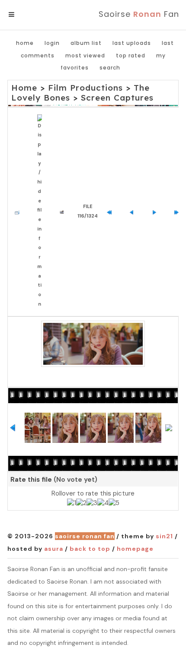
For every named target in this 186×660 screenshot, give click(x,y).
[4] (103, 503)
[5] (114, 503)
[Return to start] (111, 211)
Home (25, 43)
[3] (92, 503)
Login (52, 43)
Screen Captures (117, 97)
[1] (71, 503)
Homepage (135, 549)
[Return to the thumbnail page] (19, 211)
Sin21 (164, 536)
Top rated (130, 55)
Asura (53, 549)
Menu (25, 14)
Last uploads (131, 43)
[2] (81, 503)
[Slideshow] (64, 211)
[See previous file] (134, 211)
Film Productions (85, 87)
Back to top (90, 549)
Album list (86, 43)
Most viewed (85, 55)
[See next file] (156, 211)
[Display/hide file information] (42, 211)
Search (109, 67)
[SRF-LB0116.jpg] (93, 344)
